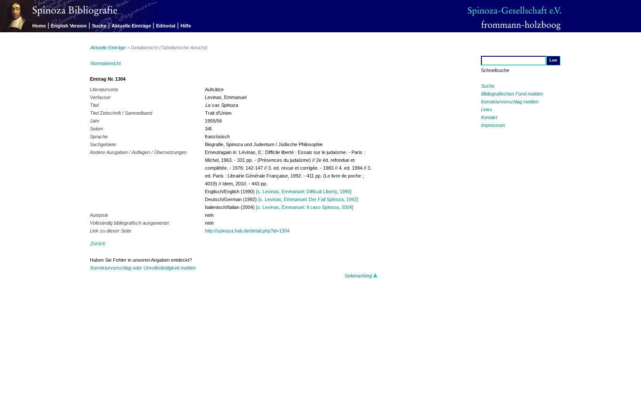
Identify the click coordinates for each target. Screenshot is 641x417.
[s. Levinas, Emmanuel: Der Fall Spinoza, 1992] (308, 199)
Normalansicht (105, 63)
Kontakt (489, 117)
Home (39, 25)
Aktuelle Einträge (131, 25)
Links (486, 109)
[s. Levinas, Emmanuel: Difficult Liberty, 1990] (303, 191)
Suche (99, 25)
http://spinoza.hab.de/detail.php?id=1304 (247, 230)
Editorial (165, 25)
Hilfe (186, 25)
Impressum (493, 125)
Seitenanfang (358, 275)
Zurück (98, 243)
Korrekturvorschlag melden (510, 101)
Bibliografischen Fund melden (512, 93)
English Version (69, 25)
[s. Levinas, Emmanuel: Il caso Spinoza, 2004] (304, 207)
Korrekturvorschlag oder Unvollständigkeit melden (143, 267)
